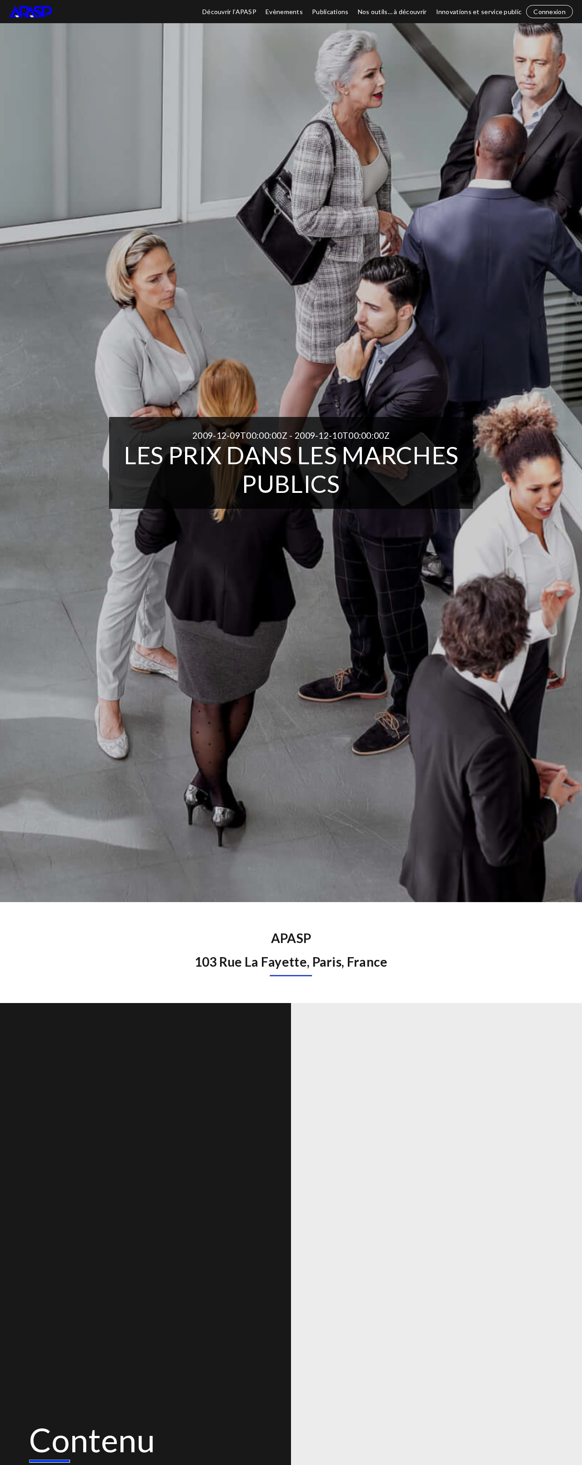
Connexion (549, 11)
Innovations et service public (479, 11)
